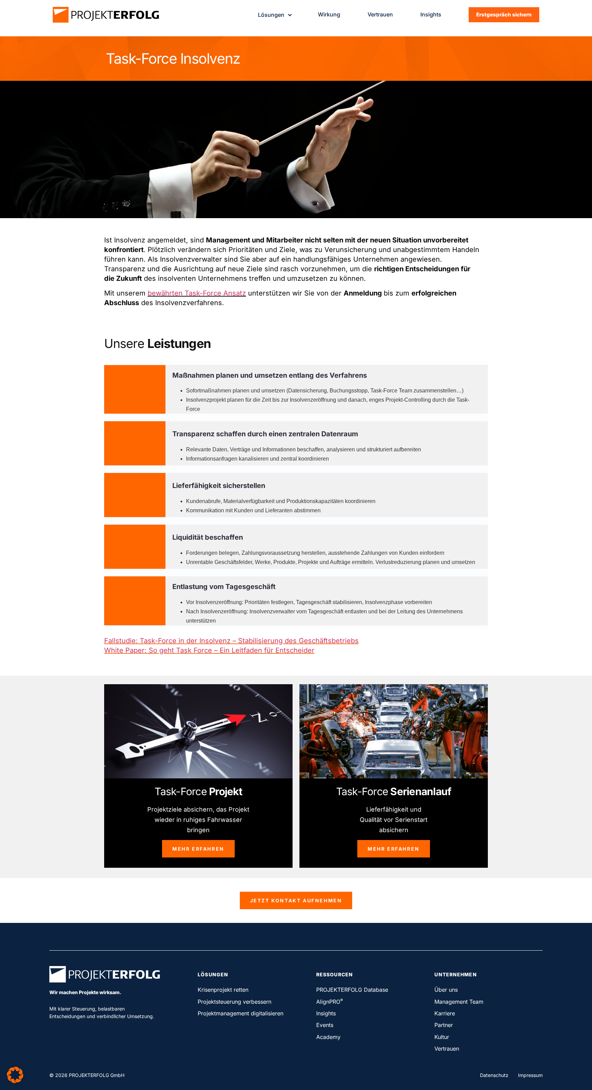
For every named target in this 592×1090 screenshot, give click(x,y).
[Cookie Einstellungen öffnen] (15, 1081)
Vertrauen (380, 14)
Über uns (446, 989)
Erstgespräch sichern (504, 14)
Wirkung (329, 14)
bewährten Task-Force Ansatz (197, 293)
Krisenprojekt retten (223, 989)
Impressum (530, 1075)
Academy (328, 1036)
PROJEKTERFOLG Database (352, 989)
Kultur (441, 1036)
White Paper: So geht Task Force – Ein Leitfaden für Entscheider (209, 650)
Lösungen (271, 15)
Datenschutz (494, 1075)
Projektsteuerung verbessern (234, 1001)
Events (324, 1025)
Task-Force (198, 791)
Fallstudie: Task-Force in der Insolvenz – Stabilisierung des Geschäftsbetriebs (231, 641)
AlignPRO (329, 1001)
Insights (430, 14)
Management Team (458, 1001)
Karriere (444, 1013)
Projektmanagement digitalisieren (240, 1013)
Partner (443, 1025)
